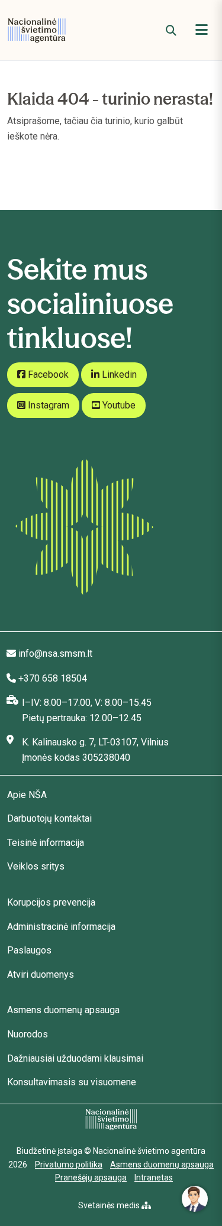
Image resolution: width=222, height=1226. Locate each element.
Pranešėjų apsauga (91, 1177)
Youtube (118, 405)
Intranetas (153, 1177)
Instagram (47, 405)
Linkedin (118, 374)
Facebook (47, 374)
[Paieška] (171, 30)
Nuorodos (27, 1034)
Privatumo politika (68, 1164)
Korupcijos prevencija (51, 902)
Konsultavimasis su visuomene (71, 1082)
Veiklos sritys (36, 866)
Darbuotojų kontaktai (49, 818)
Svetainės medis (109, 1205)
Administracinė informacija (61, 926)
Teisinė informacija (45, 842)
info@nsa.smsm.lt (55, 653)
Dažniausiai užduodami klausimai (75, 1058)
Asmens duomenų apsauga (63, 1010)
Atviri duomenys (40, 974)
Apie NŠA (27, 794)
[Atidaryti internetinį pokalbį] (195, 1199)
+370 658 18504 (52, 678)
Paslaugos (29, 950)
